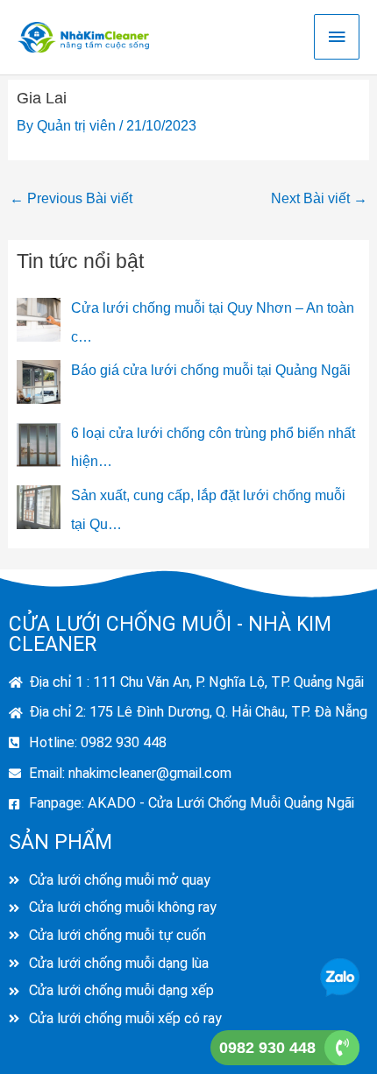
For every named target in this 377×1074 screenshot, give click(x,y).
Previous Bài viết (71, 198)
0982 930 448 (267, 1047)
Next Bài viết (319, 198)
